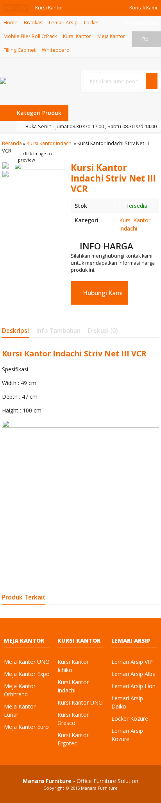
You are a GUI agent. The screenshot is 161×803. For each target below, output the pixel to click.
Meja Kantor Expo (27, 674)
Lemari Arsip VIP (132, 661)
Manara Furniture (99, 788)
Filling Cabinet (20, 50)
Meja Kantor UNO (27, 661)
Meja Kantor (111, 36)
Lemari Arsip (63, 22)
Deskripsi (15, 331)
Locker (91, 22)
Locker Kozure (129, 718)
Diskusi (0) (103, 331)
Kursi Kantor (77, 36)
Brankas (33, 22)
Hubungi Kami (102, 293)
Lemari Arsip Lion (133, 686)
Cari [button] (153, 88)
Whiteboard (56, 50)
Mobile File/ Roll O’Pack (30, 36)
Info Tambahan (58, 331)
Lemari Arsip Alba (133, 674)
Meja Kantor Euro (26, 726)
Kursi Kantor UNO (80, 702)
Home (11, 22)
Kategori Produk (38, 112)
